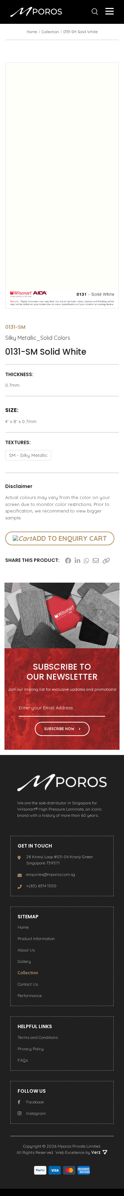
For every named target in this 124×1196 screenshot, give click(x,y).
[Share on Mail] (96, 560)
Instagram (36, 1113)
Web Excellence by (78, 1152)
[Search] (95, 11)
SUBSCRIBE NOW (59, 729)
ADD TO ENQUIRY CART (69, 538)
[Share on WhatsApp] (86, 560)
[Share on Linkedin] (77, 560)
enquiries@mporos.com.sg (50, 874)
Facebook (35, 1101)
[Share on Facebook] (68, 560)
